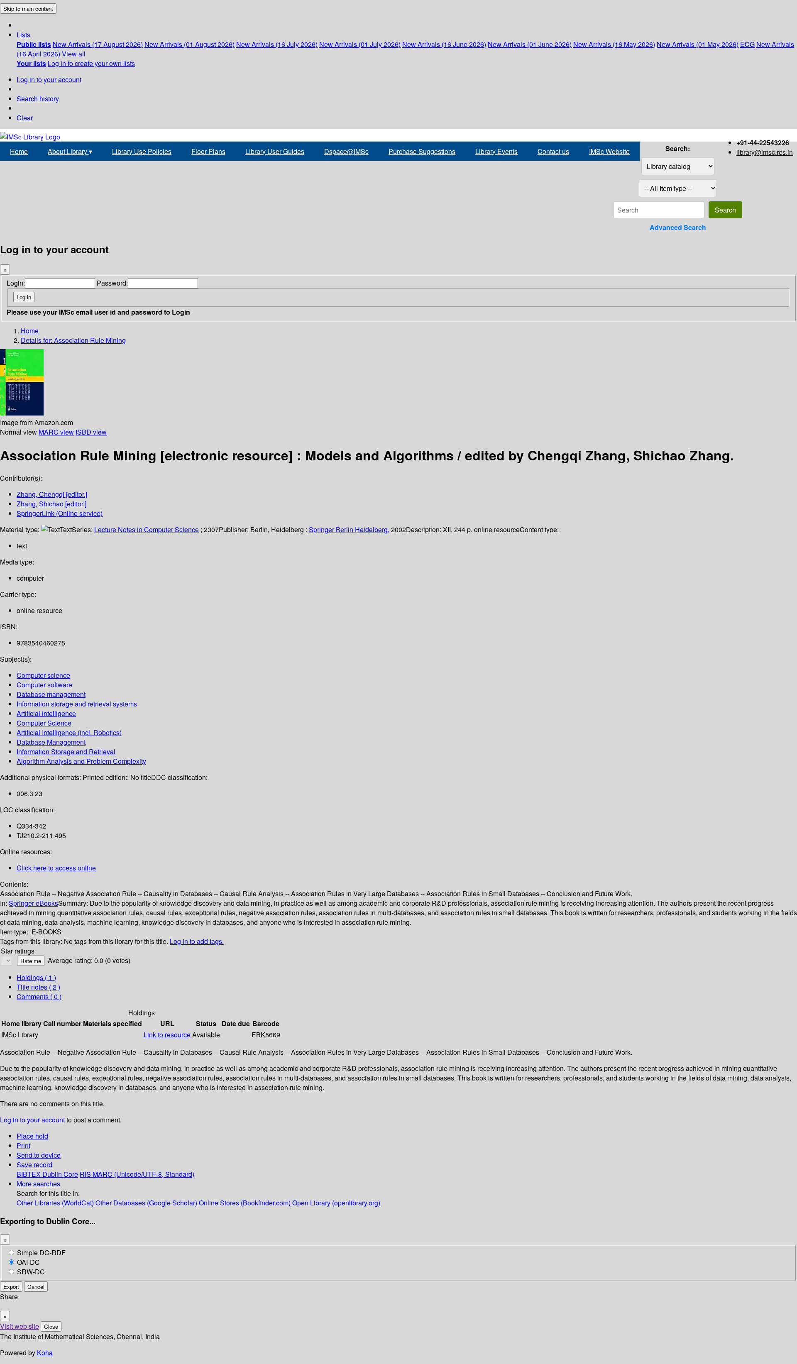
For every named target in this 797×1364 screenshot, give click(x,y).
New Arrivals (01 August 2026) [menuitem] (189, 44)
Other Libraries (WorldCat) (55, 1203)
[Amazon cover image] (22, 413)
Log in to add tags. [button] (197, 941)
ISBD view (91, 432)
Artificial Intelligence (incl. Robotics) (69, 732)
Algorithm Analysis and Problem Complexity (81, 761)
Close (51, 1326)
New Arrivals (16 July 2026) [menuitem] (277, 44)
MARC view (56, 432)
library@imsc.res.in (764, 152)
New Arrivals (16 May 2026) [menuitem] (614, 44)
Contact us (553, 151)
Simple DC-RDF (41, 1252)
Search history (38, 98)
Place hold (32, 1136)
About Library (70, 151)
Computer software (44, 684)
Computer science (43, 675)
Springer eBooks (33, 903)
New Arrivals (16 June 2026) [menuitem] (444, 44)
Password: (112, 283)
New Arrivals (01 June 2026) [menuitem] (530, 44)
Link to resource (167, 1034)
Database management (51, 694)
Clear (25, 117)
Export (11, 1287)
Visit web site (19, 1326)
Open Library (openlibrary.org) (336, 1203)
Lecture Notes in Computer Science (146, 529)
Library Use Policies (141, 151)
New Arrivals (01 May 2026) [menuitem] (697, 44)
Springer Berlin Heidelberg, (349, 529)
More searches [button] (38, 1183)
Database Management (51, 742)
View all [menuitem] (74, 54)
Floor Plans (208, 151)
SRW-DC (31, 1271)
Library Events (496, 151)
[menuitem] (34, 44)
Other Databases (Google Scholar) (146, 1203)
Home (19, 151)
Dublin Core (60, 1174)
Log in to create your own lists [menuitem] (91, 63)
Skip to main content (28, 8)
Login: (16, 283)
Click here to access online (56, 868)
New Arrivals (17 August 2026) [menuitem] (98, 44)
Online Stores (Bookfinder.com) (245, 1203)
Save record (34, 1164)
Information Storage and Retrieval (66, 751)
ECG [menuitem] (747, 44)
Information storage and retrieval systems (77, 704)
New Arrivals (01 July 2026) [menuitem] (360, 44)
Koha (45, 1352)
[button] (23, 34)
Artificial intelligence (46, 713)
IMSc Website (609, 151)
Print (23, 1145)
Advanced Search (678, 227)
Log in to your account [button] (32, 1119)
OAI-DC (28, 1262)
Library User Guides (274, 151)
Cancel (35, 1287)
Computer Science (44, 723)
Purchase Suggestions (422, 151)
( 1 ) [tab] (36, 977)
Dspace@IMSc (346, 151)
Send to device (39, 1155)
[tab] (38, 987)
